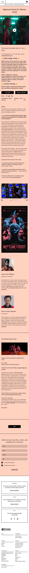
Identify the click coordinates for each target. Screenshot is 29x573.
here (9, 81)
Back (14, 426)
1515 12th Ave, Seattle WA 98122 (14, 513)
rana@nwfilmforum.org (6, 55)
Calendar (11, 4)
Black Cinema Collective (17, 115)
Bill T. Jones (17, 367)
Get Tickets (7, 92)
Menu (2, 1)
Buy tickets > (4, 407)
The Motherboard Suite (8, 339)
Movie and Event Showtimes (9, 462)
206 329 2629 (15, 514)
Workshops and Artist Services (9, 465)
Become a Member (21, 92)
